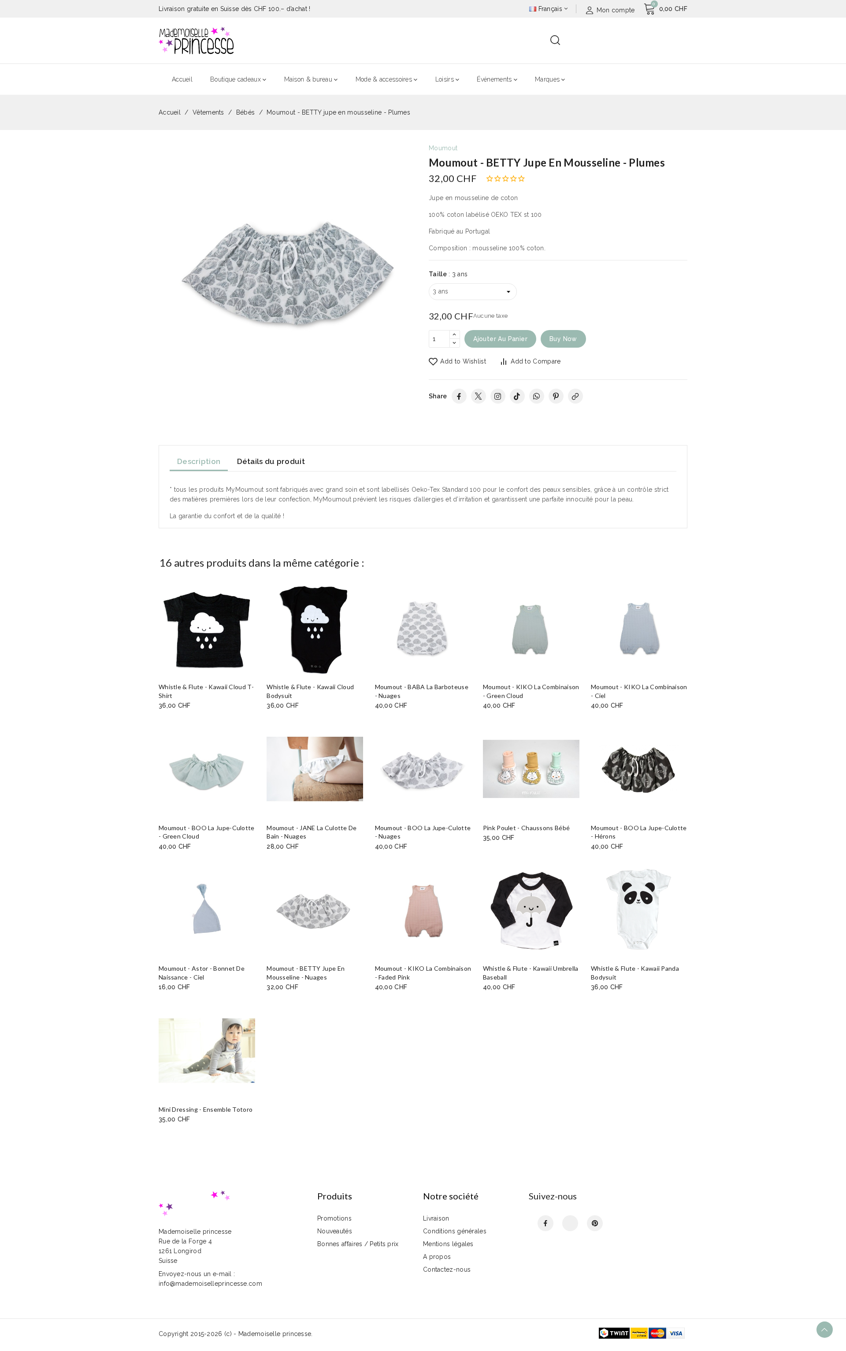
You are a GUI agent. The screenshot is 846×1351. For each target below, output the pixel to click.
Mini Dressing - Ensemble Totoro (205, 1109)
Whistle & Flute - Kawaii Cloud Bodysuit (310, 691)
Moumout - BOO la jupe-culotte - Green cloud (207, 832)
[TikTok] (517, 396)
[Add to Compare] (252, 608)
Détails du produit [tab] (271, 461)
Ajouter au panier (500, 338)
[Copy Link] (575, 396)
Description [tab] (198, 461)
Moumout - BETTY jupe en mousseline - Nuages (306, 973)
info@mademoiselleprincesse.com (210, 1283)
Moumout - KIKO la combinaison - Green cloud (531, 691)
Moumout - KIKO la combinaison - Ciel (639, 691)
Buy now (563, 338)
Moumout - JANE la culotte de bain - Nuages (311, 832)
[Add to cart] (252, 642)
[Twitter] (478, 396)
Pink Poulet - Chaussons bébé (526, 827)
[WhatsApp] (536, 396)
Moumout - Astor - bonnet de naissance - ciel (202, 973)
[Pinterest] (556, 396)
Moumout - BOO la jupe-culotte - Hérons (639, 832)
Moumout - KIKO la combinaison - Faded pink (423, 973)
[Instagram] (497, 396)
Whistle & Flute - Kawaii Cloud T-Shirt (206, 691)
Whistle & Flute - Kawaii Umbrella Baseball (531, 973)
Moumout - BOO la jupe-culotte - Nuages (423, 832)
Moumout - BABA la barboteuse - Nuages (421, 691)
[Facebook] (459, 396)
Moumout (443, 148)
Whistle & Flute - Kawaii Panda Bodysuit (635, 973)
